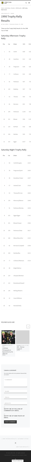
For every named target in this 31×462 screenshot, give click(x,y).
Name (7, 391)
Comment (8, 379)
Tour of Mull (5, 24)
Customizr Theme (23, 455)
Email (7, 397)
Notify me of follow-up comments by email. (13, 409)
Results (13, 8)
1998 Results (18, 8)
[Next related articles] (28, 326)
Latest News (7, 8)
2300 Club (12, 453)
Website (8, 403)
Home (2, 8)
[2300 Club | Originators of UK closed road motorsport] (2, 2)
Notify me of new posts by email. (14, 416)
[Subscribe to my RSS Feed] (15, 459)
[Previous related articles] (24, 326)
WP (10, 455)
